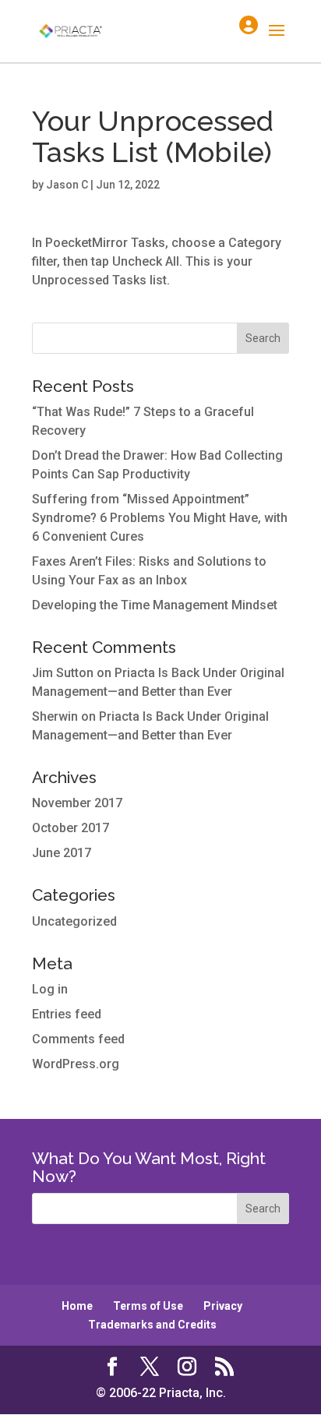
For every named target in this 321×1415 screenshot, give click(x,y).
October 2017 (70, 827)
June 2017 (61, 852)
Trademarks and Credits (152, 1324)
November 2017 (77, 803)
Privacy (222, 1306)
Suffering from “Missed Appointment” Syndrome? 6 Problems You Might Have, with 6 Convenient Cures (159, 518)
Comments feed (78, 1039)
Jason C (67, 184)
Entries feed (66, 1014)
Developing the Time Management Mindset (154, 605)
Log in (50, 989)
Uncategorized (74, 921)
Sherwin (55, 716)
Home (77, 1306)
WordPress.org (75, 1064)
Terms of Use (148, 1306)
